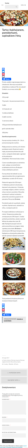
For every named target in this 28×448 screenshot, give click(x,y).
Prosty (16, 364)
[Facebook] (14, 69)
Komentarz (6, 399)
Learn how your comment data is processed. (13, 446)
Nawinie (11, 364)
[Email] (14, 76)
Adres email (6, 425)
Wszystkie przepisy (16, 362)
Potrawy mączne (15, 360)
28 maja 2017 (5, 358)
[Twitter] (14, 71)
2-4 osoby (5, 364)
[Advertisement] (14, 53)
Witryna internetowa (9, 432)
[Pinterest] (14, 74)
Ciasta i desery (7, 360)
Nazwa (4, 417)
